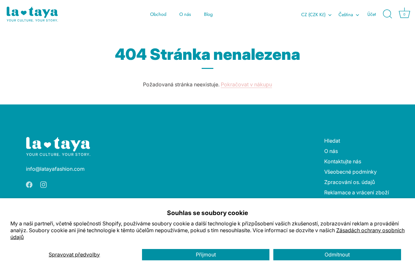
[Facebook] (29, 184)
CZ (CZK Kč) (313, 14)
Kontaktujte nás (342, 161)
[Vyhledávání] (387, 14)
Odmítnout (337, 254)
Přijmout (206, 254)
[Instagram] (43, 184)
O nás (185, 14)
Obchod (158, 14)
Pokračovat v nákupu (246, 84)
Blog (208, 14)
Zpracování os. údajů (349, 182)
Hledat (332, 140)
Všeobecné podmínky (350, 171)
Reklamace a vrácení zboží (356, 192)
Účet (371, 14)
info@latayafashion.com (55, 169)
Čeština (345, 14)
